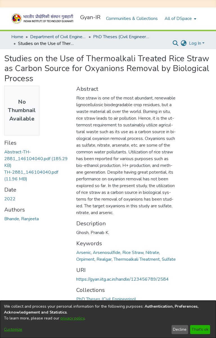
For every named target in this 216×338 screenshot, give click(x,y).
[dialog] (108, 319)
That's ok (200, 329)
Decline (179, 329)
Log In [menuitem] (195, 43)
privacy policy (72, 318)
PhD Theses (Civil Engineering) (121, 37)
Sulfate (169, 259)
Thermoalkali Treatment (137, 259)
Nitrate (152, 252)
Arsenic (83, 252)
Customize (13, 329)
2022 (9, 199)
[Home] (43, 18)
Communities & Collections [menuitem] (132, 18)
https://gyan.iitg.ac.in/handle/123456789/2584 (122, 279)
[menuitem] (179, 18)
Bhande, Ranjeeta (21, 219)
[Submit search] (175, 43)
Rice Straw (132, 252)
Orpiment (85, 259)
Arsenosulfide (106, 252)
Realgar (104, 259)
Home (17, 37)
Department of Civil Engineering (58, 37)
